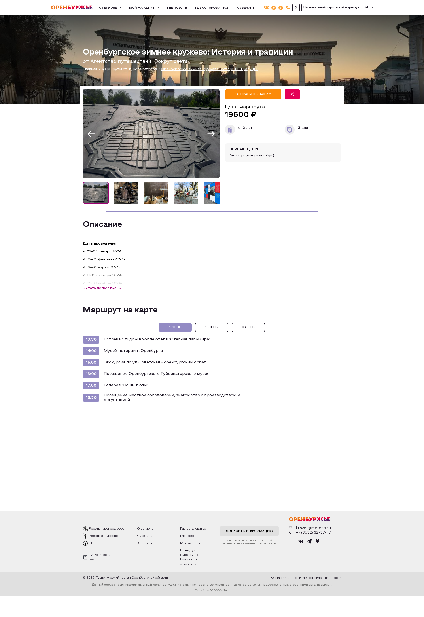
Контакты (144, 543)
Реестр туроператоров (107, 528)
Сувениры (246, 8)
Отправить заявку (253, 94)
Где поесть (177, 8)
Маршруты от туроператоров (129, 69)
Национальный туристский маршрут (331, 7)
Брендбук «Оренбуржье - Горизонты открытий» (192, 557)
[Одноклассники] (280, 7)
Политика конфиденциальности (317, 578)
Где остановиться (212, 8)
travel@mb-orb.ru (313, 528)
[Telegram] (273, 7)
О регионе (108, 8)
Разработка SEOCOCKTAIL (212, 590)
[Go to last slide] (91, 134)
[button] (96, 193)
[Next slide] (211, 134)
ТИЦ (92, 543)
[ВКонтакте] (266, 7)
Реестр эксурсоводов (106, 536)
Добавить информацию (249, 531)
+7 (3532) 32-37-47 (313, 532)
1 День (175, 327)
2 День (211, 327)
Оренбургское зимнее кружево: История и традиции (209, 69)
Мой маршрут (142, 8)
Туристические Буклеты (100, 557)
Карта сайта (280, 578)
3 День (248, 327)
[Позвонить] (288, 7)
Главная (90, 69)
